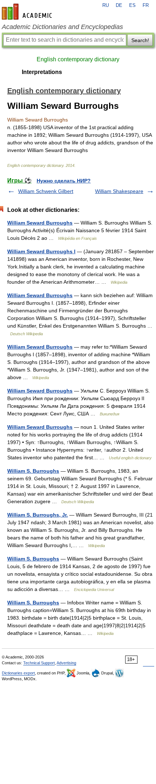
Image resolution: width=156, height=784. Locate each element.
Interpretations (42, 72)
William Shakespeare (119, 191)
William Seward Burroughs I (41, 251)
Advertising (66, 663)
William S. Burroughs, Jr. (37, 515)
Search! (140, 40)
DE (119, 5)
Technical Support (39, 663)
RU (105, 5)
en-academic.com (28, 12)
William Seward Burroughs (40, 223)
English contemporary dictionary (78, 59)
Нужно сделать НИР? (64, 181)
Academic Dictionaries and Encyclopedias (62, 26)
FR (146, 5)
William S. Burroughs (33, 471)
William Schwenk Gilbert (45, 191)
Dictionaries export (18, 673)
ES (132, 5)
